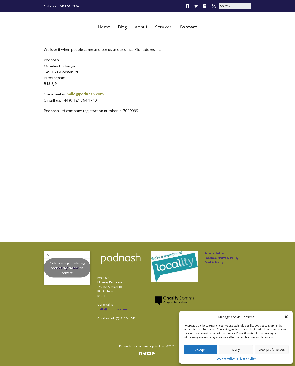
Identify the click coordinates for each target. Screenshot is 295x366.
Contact (188, 27)
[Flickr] (205, 6)
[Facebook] (188, 6)
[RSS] (213, 6)
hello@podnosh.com (85, 94)
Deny (236, 349)
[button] (286, 317)
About (141, 27)
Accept (200, 349)
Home (104, 27)
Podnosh (50, 6)
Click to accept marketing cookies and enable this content (67, 268)
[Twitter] (196, 6)
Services (163, 27)
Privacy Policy (246, 358)
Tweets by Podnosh (67, 268)
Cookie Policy (225, 358)
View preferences (272, 349)
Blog (122, 27)
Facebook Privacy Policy (221, 258)
